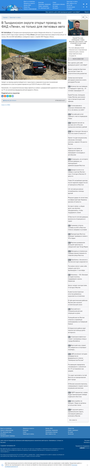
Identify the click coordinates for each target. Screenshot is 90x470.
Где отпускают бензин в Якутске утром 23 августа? (78, 132)
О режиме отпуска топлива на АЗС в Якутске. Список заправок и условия (77, 227)
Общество (27, 7)
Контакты (87, 442)
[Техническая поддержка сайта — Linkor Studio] (85, 448)
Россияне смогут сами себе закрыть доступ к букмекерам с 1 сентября (77, 268)
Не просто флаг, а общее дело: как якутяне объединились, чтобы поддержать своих (76, 209)
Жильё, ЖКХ (27, 5)
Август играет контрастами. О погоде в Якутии (77, 286)
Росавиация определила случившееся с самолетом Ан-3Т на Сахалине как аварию (77, 368)
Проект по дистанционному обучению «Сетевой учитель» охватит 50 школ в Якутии (77, 141)
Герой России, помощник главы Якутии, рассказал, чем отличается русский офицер (76, 98)
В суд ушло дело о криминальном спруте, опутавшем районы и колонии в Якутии (75, 413)
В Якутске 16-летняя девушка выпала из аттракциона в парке (78, 219)
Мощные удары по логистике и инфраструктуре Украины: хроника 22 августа (78, 200)
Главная (5, 17)
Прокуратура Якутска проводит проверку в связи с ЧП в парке (78, 236)
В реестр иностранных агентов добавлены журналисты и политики (76, 294)
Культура (41, 2)
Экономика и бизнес (59, 4)
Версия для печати (10, 100)
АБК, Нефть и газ (72, 3)
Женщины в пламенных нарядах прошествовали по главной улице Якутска (77, 253)
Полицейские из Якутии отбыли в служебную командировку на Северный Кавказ (77, 321)
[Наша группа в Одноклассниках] (87, 7)
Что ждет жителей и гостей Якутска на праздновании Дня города (77, 377)
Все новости (73, 420)
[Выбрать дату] (83, 17)
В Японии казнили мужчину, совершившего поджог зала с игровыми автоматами (78, 386)
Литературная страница (71, 8)
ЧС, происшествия (43, 8)
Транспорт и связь (72, 1)
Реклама (87, 440)
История (55, 6)
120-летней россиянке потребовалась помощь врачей (76, 191)
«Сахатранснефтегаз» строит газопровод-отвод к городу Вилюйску (77, 339)
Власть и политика (29, 1)
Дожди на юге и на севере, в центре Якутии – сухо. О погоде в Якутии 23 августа (77, 173)
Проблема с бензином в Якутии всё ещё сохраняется (78, 261)
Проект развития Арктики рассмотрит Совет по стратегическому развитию (77, 71)
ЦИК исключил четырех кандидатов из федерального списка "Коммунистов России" (77, 357)
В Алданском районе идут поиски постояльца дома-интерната (77, 330)
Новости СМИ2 (5, 105)
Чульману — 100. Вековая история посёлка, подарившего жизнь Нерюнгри (78, 278)
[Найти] (87, 17)
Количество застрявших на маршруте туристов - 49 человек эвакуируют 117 (77, 88)
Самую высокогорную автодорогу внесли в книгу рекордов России (77, 80)
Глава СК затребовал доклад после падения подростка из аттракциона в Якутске (78, 183)
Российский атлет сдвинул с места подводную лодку (77, 116)
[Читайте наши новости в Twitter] (87, 4)
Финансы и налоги (29, 3)
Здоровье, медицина (44, 4)
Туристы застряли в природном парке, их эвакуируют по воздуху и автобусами (76, 152)
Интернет (55, 8)
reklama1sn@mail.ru (4, 451)
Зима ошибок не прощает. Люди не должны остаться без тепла (77, 403)
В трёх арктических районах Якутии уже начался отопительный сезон (77, 302)
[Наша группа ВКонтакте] (83, 4)
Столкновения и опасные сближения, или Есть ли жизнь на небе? (76, 108)
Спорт (54, 2)
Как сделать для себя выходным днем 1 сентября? (59, 12)
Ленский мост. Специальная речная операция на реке (75, 311)
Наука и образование (30, 9)
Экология (69, 5)
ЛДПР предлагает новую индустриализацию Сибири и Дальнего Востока (78, 394)
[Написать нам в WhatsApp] (83, 7)
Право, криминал (43, 6)
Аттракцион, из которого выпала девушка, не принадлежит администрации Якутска (78, 162)
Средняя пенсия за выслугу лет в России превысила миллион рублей (77, 125)
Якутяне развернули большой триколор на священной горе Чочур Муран (78, 245)
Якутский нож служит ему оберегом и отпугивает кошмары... (77, 347)
